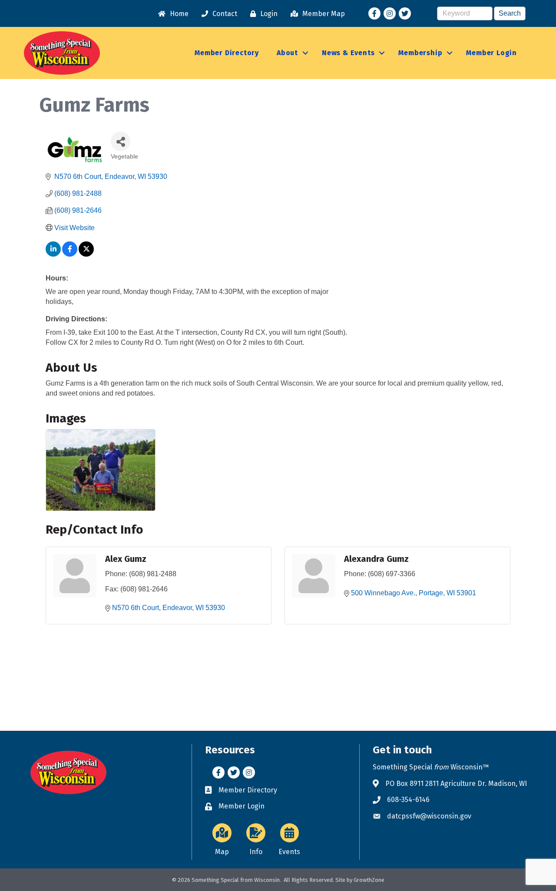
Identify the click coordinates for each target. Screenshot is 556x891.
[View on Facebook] (69, 254)
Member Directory (227, 53)
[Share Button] (120, 141)
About (287, 53)
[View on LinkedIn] (53, 254)
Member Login (491, 53)
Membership (420, 53)
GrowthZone (369, 880)
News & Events (348, 53)
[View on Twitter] (86, 254)
